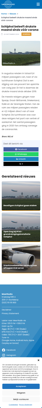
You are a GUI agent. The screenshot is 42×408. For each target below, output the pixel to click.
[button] (38, 360)
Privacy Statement (25, 405)
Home (4, 13)
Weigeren (21, 393)
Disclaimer (6, 309)
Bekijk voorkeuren (21, 399)
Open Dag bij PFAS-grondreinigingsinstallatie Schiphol (17, 234)
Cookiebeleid (13, 405)
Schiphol (26, 34)
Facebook (22, 149)
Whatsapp (22, 154)
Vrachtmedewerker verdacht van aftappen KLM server (20, 266)
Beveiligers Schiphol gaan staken (20, 205)
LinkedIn (22, 159)
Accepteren (21, 386)
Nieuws (13, 13)
